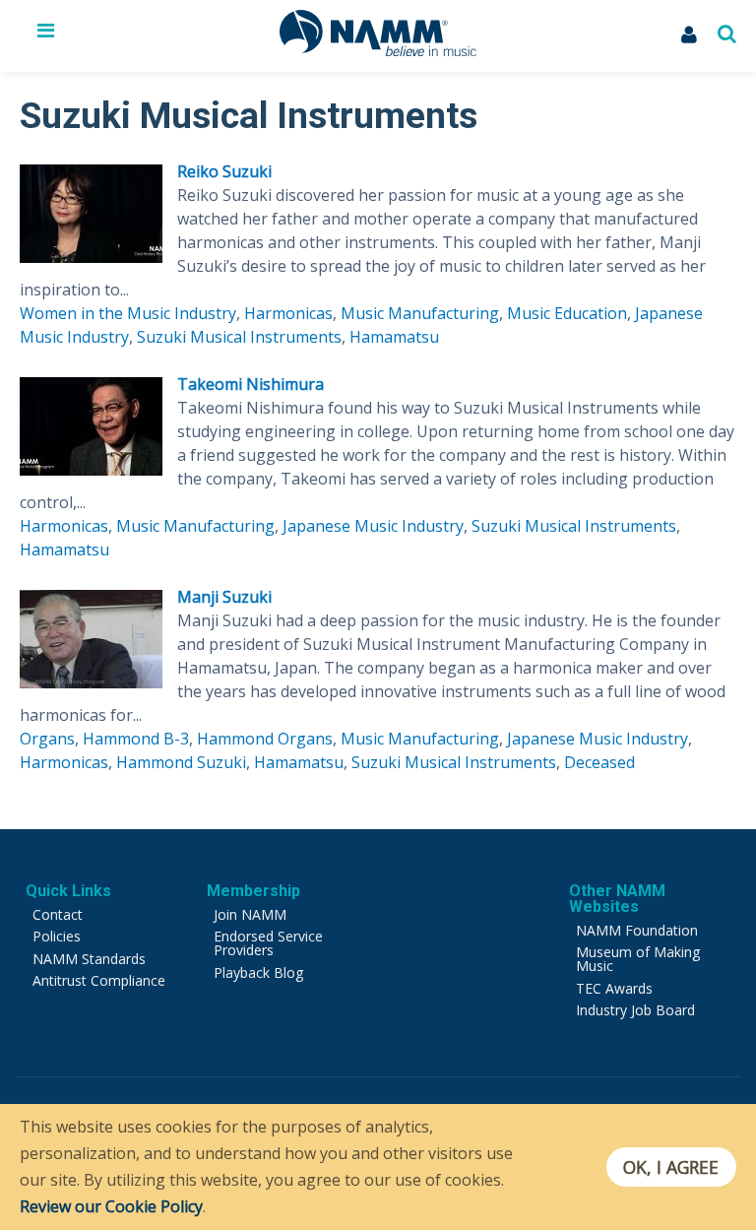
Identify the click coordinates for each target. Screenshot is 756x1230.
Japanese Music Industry (373, 526)
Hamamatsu (394, 337)
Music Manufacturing (420, 313)
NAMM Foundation (637, 930)
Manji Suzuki (224, 597)
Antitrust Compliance (98, 980)
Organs (47, 738)
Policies (56, 936)
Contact (57, 914)
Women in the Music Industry (128, 313)
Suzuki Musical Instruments (239, 337)
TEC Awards (614, 988)
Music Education (567, 313)
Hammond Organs (265, 738)
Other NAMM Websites (617, 898)
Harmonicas (288, 313)
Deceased (599, 762)
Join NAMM (250, 914)
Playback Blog (258, 972)
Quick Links (68, 890)
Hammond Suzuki (181, 762)
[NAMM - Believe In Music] (378, 50)
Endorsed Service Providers (268, 943)
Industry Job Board (635, 1010)
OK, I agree (671, 1167)
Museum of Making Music (638, 958)
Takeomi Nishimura (250, 384)
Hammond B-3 (136, 738)
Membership (253, 890)
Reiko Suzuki (224, 171)
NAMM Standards (89, 958)
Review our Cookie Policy (111, 1206)
